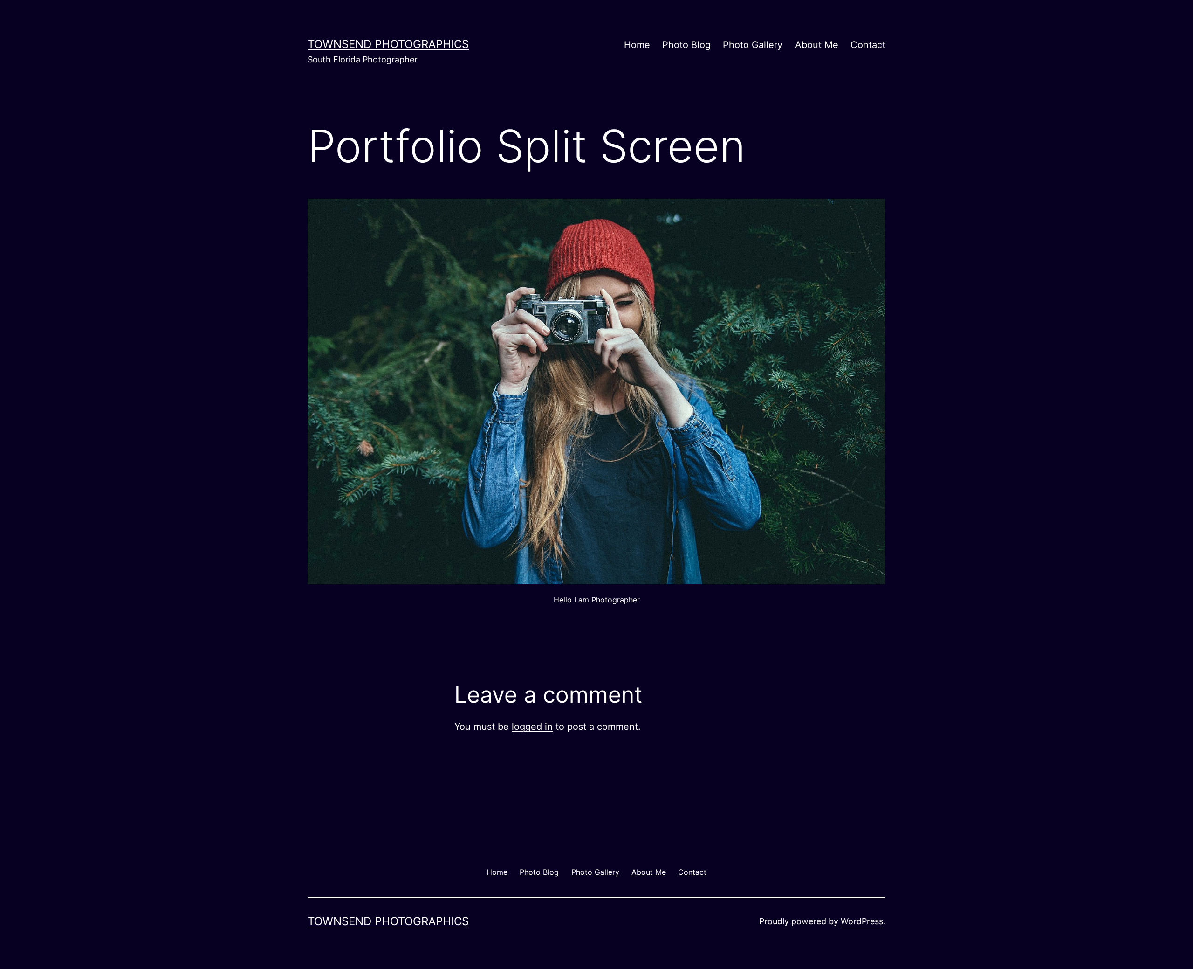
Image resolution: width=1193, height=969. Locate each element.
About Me (816, 44)
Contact (867, 44)
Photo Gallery (752, 44)
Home (637, 44)
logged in (532, 726)
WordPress (862, 921)
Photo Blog (686, 44)
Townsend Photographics (388, 44)
